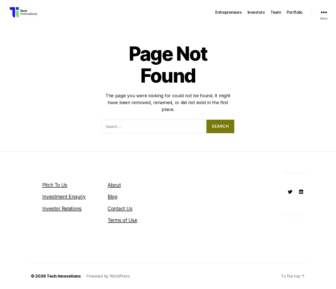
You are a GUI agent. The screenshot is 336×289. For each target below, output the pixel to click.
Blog (112, 197)
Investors (256, 12)
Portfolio (295, 12)
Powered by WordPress (108, 276)
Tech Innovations (64, 276)
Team (275, 12)
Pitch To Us (54, 185)
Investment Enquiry (64, 197)
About (114, 185)
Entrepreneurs (228, 12)
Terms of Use (122, 220)
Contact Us (120, 208)
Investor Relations (62, 208)
